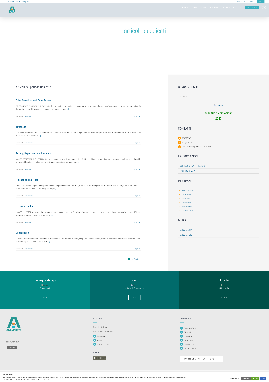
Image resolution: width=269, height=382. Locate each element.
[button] (264, 7)
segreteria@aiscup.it (105, 331)
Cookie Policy (11, 347)
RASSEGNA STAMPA (187, 171)
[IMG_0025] (218, 105)
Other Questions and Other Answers (34, 100)
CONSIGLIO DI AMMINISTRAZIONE (192, 166)
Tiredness (21, 126)
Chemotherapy (28, 116)
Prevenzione (186, 199)
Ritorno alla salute (188, 191)
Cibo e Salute (186, 195)
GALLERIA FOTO (186, 235)
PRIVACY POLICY (12, 342)
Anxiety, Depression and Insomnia (33, 153)
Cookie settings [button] (234, 378)
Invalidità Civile (187, 207)
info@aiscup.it (27, 2)
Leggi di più (137, 116)
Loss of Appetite (24, 206)
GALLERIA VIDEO (186, 230)
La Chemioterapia (188, 211)
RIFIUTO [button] (263, 378)
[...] (69, 109)
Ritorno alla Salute (190, 328)
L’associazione (102, 336)
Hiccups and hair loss (27, 179)
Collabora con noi (103, 344)
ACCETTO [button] (255, 378)
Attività (99, 340)
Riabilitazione (186, 203)
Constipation (22, 232)
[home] (13, 319)
